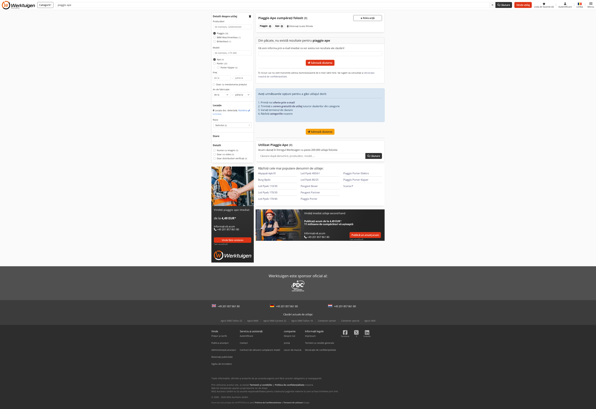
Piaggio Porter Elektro (356, 173)
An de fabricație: (221, 89)
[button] (590, 5)
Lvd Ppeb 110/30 (267, 186)
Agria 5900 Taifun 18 (302, 320)
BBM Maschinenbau (229, 37)
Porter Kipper (229, 67)
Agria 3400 (369, 320)
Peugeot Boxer (309, 186)
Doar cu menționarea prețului (231, 84)
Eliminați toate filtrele (301, 26)
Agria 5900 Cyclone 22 (274, 320)
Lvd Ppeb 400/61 (310, 173)
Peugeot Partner (310, 192)
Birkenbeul (224, 41)
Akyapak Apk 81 (267, 173)
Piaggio (222, 33)
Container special (350, 320)
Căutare (505, 5)
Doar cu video (225, 154)
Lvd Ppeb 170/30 (267, 192)
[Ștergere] (492, 5)
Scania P (348, 186)
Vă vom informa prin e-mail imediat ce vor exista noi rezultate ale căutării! (301, 48)
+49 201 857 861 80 (229, 306)
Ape (220, 59)
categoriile (276, 113)
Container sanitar (327, 320)
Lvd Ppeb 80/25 (309, 179)
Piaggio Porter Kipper (355, 179)
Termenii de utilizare (293, 402)
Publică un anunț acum (365, 235)
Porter (222, 63)
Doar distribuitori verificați (232, 158)
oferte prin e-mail (284, 102)
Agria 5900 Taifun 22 (231, 320)
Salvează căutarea (321, 62)
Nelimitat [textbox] (221, 125)
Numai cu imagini (227, 150)
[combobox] (232, 125)
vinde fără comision (232, 240)
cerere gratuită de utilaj (287, 106)
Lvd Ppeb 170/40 (267, 199)
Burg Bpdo (264, 179)
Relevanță (368, 18)
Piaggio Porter (309, 199)
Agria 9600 (252, 320)
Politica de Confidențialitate (268, 402)
